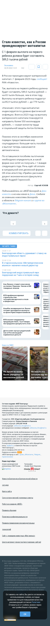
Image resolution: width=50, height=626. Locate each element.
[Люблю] (21, 221)
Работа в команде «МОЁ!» (12, 504)
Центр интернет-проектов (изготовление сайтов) (21, 542)
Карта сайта (7, 491)
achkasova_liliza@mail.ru (22, 426)
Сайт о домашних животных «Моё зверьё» (18, 536)
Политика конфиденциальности (14, 517)
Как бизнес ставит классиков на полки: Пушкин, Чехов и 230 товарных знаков (17, 286)
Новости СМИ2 (7, 345)
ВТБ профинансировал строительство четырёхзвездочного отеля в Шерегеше (15, 298)
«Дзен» (21, 455)
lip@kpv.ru (10, 446)
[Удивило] (29, 221)
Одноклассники (7, 457)
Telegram (37, 455)
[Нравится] (5, 221)
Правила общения (9, 510)
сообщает (42, 78)
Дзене (32, 194)
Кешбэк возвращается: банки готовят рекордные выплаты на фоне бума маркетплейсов (16, 311)
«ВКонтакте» (29, 455)
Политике (36, 602)
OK (25, 614)
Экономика (8, 65)
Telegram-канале (23, 200)
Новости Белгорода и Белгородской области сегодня (19, 482)
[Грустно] (36, 221)
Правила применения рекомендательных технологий (18, 526)
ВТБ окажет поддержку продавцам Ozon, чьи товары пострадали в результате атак (17, 322)
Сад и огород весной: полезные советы (17, 498)
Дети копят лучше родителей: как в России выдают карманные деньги (17, 333)
